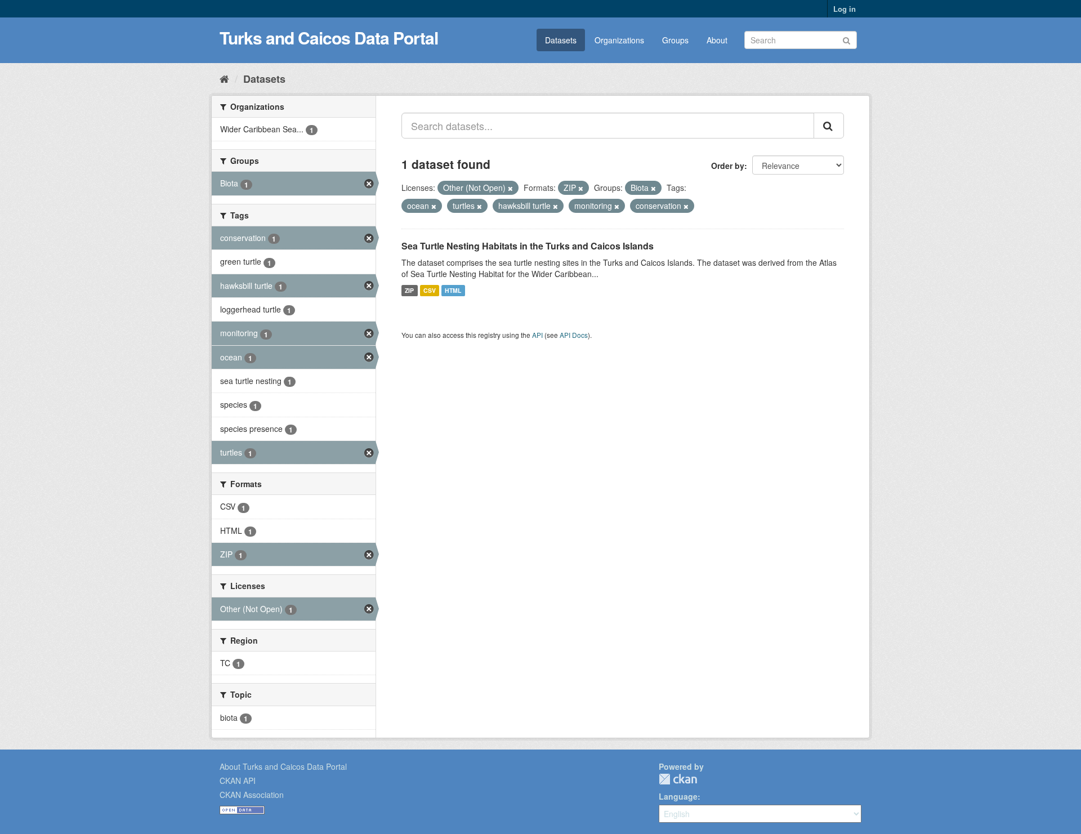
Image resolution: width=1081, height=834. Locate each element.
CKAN (678, 779)
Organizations (619, 40)
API (537, 335)
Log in (844, 8)
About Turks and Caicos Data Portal (283, 766)
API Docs (574, 335)
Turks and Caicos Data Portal (329, 37)
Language (678, 796)
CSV (429, 290)
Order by (727, 165)
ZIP (409, 290)
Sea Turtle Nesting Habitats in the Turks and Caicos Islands (527, 245)
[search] (829, 126)
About (717, 40)
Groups (675, 40)
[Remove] (510, 188)
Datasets (561, 40)
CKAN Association (252, 794)
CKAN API (238, 780)
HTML (453, 290)
